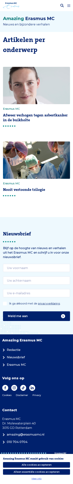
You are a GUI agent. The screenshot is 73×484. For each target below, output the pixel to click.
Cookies (6, 395)
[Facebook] (5, 388)
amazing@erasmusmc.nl (25, 434)
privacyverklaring (49, 303)
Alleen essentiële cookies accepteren (37, 471)
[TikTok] (23, 388)
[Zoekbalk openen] (62, 5)
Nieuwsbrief (16, 357)
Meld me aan (18, 316)
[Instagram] (14, 388)
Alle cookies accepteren (36, 464)
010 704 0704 (17, 442)
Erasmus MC (16, 364)
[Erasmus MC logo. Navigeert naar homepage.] (11, 5)
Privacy (37, 395)
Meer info (37, 478)
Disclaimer (22, 395)
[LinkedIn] (32, 388)
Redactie (13, 350)
